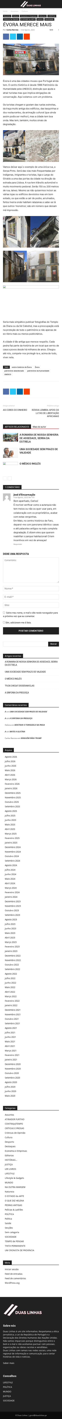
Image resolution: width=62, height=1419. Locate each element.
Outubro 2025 (12, 802)
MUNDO (9, 1182)
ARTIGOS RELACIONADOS (17, 427)
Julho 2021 (10, 1032)
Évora (37, 367)
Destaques (10, 1146)
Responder (18, 544)
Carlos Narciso (12, 30)
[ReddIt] (27, 37)
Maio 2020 (10, 1095)
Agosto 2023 (11, 919)
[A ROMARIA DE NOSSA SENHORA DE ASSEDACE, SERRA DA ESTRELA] (10, 437)
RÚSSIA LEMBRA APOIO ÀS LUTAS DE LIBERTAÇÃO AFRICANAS (45, 413)
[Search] (58, 4)
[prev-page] (5, 478)
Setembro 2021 (12, 1023)
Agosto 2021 (11, 1028)
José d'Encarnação (24, 494)
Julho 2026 (10, 761)
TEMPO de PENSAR (14, 1241)
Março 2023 (11, 942)
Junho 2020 (10, 1091)
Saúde (8, 1223)
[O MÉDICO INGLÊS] (10, 467)
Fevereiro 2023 (12, 946)
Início (5, 11)
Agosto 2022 (11, 973)
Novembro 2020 (13, 1068)
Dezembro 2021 (13, 1009)
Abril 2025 (10, 829)
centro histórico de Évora (22, 367)
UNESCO (7, 374)
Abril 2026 (10, 774)
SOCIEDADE (49, 19)
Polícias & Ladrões (14, 1209)
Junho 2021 (10, 1037)
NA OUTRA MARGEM (15, 1187)
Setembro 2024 (12, 860)
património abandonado (14, 371)
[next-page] (10, 478)
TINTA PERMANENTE (15, 1245)
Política (40, 19)
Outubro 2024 (12, 856)
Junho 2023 (10, 928)
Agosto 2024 (11, 865)
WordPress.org (12, 1282)
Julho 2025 (10, 815)
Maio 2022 (10, 987)
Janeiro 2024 (11, 896)
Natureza (9, 1191)
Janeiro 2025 (11, 842)
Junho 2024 (10, 874)
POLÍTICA (9, 1214)
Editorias (42, 16)
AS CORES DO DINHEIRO (15, 410)
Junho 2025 (10, 820)
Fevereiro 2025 (12, 838)
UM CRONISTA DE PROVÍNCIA (19, 1250)
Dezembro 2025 (13, 792)
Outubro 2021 (12, 1018)
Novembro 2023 (13, 905)
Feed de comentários (15, 1278)
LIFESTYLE (51, 16)
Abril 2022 (10, 991)
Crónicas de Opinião (11, 19)
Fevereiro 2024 (12, 892)
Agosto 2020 (11, 1082)
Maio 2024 (10, 878)
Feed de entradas (13, 1273)
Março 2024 (11, 887)
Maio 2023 (10, 933)
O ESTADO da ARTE (28, 19)
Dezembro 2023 (13, 901)
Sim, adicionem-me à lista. (18, 622)
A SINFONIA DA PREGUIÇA (17, 692)
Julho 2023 (10, 924)
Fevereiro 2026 (12, 783)
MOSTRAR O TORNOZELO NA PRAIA (29, 725)
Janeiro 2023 (11, 951)
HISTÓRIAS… (11, 1159)
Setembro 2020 (12, 1077)
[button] (5, 4)
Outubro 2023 (12, 910)
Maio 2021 (10, 1041)
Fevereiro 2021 (12, 1055)
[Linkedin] (20, 37)
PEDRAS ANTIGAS (13, 1205)
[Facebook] (6, 37)
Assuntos (14, 11)
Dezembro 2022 (13, 955)
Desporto (9, 1141)
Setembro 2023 (12, 915)
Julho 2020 (10, 1086)
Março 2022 (11, 996)
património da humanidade (38, 371)
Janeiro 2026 (11, 788)
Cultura (25, 11)
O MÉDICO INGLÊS (30, 463)
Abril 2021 (10, 1046)
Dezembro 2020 (13, 1064)
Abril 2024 (10, 883)
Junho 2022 (10, 982)
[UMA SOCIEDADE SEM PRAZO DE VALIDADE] (10, 452)
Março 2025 (11, 833)
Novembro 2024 (13, 851)
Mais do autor (39, 427)
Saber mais (8, 1363)
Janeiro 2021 (11, 1059)
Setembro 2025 (12, 806)
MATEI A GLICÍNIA (17, 731)
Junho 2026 (10, 765)
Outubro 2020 (12, 1073)
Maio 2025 (10, 824)
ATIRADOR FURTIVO (14, 1119)
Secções (9, 1227)
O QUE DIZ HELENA (14, 1200)
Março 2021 (11, 1050)
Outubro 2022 (12, 964)
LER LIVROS (10, 1169)
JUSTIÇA (9, 1164)
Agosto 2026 (11, 756)
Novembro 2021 (13, 1014)
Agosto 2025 (11, 811)
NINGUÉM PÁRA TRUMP (31, 738)
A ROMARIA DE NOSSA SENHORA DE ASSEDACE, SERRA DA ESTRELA (39, 438)
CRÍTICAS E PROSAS (14, 1128)
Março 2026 (11, 779)
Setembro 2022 (12, 969)
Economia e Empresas (29, 16)
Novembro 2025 (13, 797)
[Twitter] (13, 37)
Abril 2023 (10, 937)
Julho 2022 (10, 978)
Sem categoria (12, 1232)
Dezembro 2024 (13, 847)
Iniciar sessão (12, 1269)
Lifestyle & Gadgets (14, 1178)
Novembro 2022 (13, 960)
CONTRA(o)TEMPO (14, 1123)
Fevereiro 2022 (12, 1000)
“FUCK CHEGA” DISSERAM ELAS (19, 685)
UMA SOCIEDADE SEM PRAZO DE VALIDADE (25, 672)
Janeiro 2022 (11, 1005)
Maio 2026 (10, 770)
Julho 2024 (10, 869)
